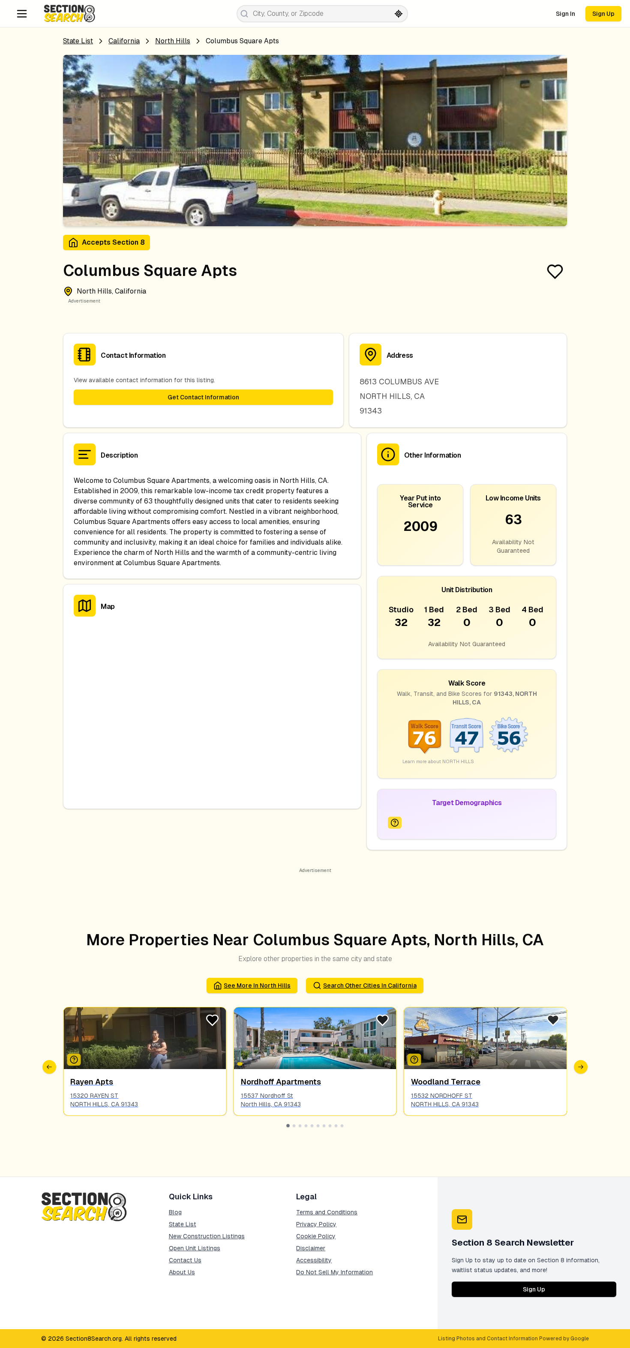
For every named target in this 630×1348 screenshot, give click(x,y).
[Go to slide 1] (288, 1125)
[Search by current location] (399, 13)
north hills (172, 41)
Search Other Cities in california (370, 985)
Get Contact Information (203, 397)
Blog (175, 1212)
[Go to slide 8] (330, 1125)
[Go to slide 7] (324, 1125)
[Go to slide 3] (300, 1125)
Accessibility (314, 1260)
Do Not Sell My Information (334, 1272)
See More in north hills (257, 985)
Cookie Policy (316, 1236)
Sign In (565, 13)
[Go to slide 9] (336, 1125)
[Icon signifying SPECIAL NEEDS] (414, 1059)
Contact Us (185, 1260)
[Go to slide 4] (306, 1125)
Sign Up (603, 13)
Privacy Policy (316, 1224)
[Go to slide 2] (294, 1125)
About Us (182, 1272)
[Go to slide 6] (318, 1125)
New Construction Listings (207, 1236)
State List (78, 41)
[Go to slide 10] (342, 1125)
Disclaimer (310, 1248)
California (124, 41)
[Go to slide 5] (312, 1125)
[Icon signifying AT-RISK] (394, 822)
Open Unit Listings (194, 1248)
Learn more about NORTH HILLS (438, 761)
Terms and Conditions (326, 1212)
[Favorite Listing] (555, 271)
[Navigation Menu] (22, 13)
